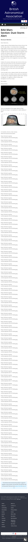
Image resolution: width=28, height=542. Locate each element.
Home (3, 503)
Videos (3, 522)
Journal (3, 514)
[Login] (22, 24)
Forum (3, 524)
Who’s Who (13, 514)
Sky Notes (13, 523)
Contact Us (13, 505)
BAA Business (14, 518)
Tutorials (3, 520)
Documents (4, 509)
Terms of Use (14, 525)
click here (19, 499)
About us (3, 505)
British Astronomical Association (14, 12)
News (3, 516)
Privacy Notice (14, 509)
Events (3, 512)
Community (4, 507)
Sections (3, 518)
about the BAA (19, 486)
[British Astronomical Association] (2, 24)
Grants (12, 507)
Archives (3, 526)
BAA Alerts (13, 516)
